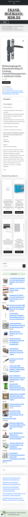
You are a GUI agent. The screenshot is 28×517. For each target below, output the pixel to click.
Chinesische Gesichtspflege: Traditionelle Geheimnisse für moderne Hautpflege (11, 489)
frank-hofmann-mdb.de (14, 13)
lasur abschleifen (14, 92)
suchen (4, 263)
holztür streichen (6, 92)
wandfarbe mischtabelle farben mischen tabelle (13, 93)
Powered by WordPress (9, 512)
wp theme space (15, 514)
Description (7, 99)
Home (3, 26)
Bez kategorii (9, 26)
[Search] (24, 266)
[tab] (7, 99)
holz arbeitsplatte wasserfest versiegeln (14, 90)
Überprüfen (6, 82)
